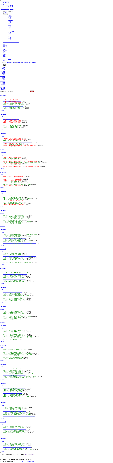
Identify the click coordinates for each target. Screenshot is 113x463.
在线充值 (3, 9)
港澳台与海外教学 (11, 31)
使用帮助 (7, 9)
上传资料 (2, 4)
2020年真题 (2, 74)
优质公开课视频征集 (15, 42)
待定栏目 (9, 39)
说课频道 (9, 33)
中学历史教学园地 (11, 62)
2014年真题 (2, 82)
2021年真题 (2, 73)
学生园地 (9, 25)
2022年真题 (2, 72)
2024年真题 (2, 69)
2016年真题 (2, 79)
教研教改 (9, 21)
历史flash (9, 28)
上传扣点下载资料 (9, 5)
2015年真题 (2, 81)
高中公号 (9, 57)
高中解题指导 (10, 20)
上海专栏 (9, 36)
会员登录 (2, 2)
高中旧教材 (10, 16)
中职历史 (9, 22)
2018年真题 (2, 77)
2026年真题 (2, 67)
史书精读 (9, 29)
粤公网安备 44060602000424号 (28, 461)
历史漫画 (9, 37)
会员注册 (7, 2)
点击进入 (2, 97)
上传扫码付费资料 (9, 6)
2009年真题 (2, 88)
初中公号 (9, 59)
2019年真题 (2, 76)
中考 (22, 62)
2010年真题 (2, 87)
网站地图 (11, 9)
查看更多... (2, 110)
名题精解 (9, 32)
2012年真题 (2, 84)
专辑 (4, 55)
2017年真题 (2, 78)
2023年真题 (2, 71)
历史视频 (9, 27)
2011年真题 (2, 85)
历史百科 (9, 26)
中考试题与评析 (27, 62)
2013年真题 (2, 83)
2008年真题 (2, 89)
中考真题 (34, 62)
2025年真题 (2, 68)
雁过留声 (9, 34)
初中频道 (9, 18)
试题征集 (5, 42)
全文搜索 (5, 12)
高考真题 (9, 17)
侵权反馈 (9, 42)
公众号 (4, 56)
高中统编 (9, 15)
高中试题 (9, 38)
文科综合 (9, 23)
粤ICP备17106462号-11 (29, 454)
